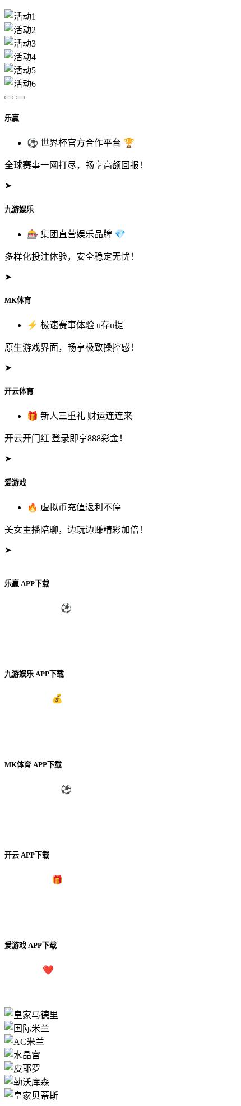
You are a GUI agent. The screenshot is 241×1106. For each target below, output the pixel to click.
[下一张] (20, 97)
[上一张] (8, 97)
